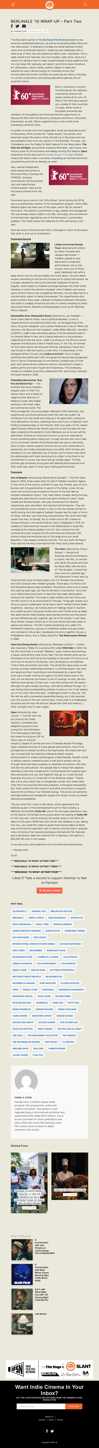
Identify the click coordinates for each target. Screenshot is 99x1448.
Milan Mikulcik (54, 976)
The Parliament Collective (43, 1035)
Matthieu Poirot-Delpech (27, 976)
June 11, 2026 (70, 1194)
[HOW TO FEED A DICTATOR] (69, 1176)
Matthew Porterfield (62, 970)
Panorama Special (23, 996)
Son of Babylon (69, 1022)
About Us (49, 1417)
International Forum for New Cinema (34, 944)
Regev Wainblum (22, 1009)
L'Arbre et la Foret (48, 957)
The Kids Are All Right (69, 1029)
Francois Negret (62, 924)
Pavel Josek (44, 996)
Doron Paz (77, 918)
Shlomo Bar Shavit (23, 1022)
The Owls (18, 1035)
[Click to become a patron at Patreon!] (49, 890)
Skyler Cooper (46, 1022)
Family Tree (42, 924)
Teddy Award (45, 1029)
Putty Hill (74, 1003)
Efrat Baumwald (22, 924)
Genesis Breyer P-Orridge (59, 154)
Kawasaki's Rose (56, 950)
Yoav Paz (37, 1055)
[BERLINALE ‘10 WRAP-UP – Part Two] (49, 1080)
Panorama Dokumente (71, 990)
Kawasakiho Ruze (22, 957)
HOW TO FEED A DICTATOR (70, 1190)
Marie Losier (19, 970)
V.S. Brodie (68, 1042)
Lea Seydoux (70, 957)
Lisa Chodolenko (46, 963)
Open (15, 990)
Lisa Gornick (68, 963)
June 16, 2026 (29, 1208)
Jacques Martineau (70, 944)
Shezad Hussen (65, 1016)
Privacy (60, 1420)
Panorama (48, 990)
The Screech (69, 1035)
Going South (53, 931)
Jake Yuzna (19, 950)
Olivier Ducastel (70, 983)
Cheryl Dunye (36, 918)
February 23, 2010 (39, 31)
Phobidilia (42, 1003)
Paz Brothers (63, 996)
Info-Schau (40, 937)
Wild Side (38, 1048)
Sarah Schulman (67, 1009)
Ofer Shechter (48, 983)
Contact (42, 1420)
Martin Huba (38, 970)
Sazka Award (20, 1016)
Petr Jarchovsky (22, 1003)
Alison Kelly (20, 911)
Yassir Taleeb (20, 1055)
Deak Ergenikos (57, 918)
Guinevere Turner (75, 931)
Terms (51, 1420)
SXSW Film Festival (23, 1029)
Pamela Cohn (20, 31)
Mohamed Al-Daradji (24, 983)
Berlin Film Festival (62, 911)
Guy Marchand (21, 937)
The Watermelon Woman (26, 1042)
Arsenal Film (39, 911)
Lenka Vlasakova (22, 963)
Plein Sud (58, 1003)
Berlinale (18, 918)
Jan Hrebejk (36, 950)
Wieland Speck (21, 1048)
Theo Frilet (51, 1042)
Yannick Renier (56, 1048)
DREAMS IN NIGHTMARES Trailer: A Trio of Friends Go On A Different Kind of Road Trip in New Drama (29, 1197)
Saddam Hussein (44, 1009)
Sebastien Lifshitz (42, 1016)
